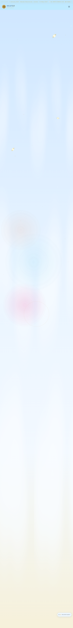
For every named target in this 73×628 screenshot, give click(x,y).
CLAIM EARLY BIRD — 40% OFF (22, 340)
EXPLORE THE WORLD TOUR (56, 340)
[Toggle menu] (69, 7)
